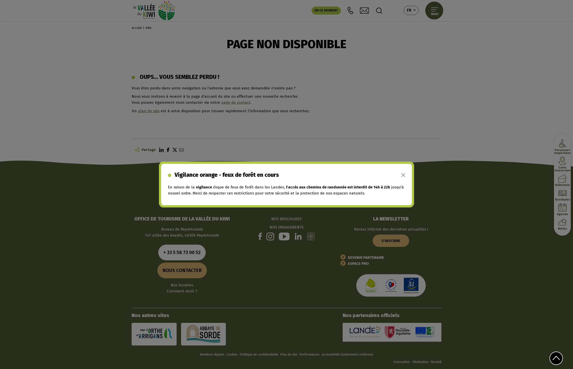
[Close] (403, 175)
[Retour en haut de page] (556, 358)
